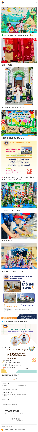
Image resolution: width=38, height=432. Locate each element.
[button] (36, 2)
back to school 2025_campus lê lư (12, 138)
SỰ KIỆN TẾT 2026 (6, 65)
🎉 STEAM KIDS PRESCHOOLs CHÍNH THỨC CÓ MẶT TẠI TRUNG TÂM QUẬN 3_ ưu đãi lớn (17, 178)
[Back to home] (2, 2)
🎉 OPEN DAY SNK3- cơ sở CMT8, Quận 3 (14, 321)
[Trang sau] (24, 378)
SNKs (23, 429)
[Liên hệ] (2, 430)
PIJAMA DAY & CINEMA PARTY (10, 375)
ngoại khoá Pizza (7, 241)
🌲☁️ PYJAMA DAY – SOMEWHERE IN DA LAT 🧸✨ (17, 35)
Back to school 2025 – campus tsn (12, 107)
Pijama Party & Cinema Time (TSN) (12, 271)
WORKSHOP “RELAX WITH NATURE (11, 210)
